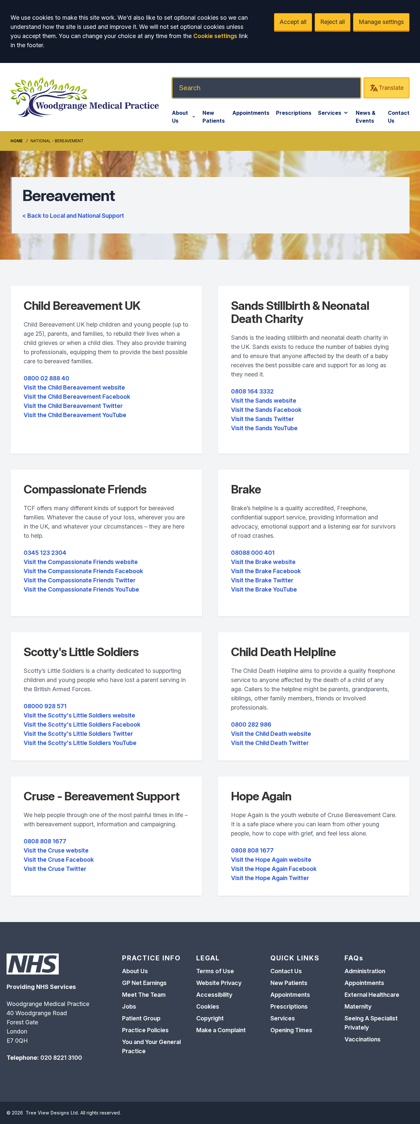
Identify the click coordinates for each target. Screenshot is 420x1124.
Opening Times (291, 1030)
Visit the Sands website (263, 400)
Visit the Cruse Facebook (59, 859)
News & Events (365, 117)
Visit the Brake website (263, 561)
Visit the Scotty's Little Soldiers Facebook (82, 724)
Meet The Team (144, 994)
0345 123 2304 (45, 552)
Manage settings (381, 21)
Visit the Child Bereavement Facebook (77, 396)
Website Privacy (219, 982)
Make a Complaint (221, 1030)
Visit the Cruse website (56, 850)
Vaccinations (363, 1039)
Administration (365, 971)
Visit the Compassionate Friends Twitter (80, 580)
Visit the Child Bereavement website (74, 387)
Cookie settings (215, 35)
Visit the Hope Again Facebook (274, 868)
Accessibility (214, 994)
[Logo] (84, 97)
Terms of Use (215, 971)
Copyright (210, 1018)
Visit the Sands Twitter (262, 418)
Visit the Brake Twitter (262, 580)
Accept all (293, 21)
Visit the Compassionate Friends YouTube (81, 589)
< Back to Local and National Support (73, 215)
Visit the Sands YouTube (264, 428)
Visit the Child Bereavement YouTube (75, 414)
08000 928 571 (45, 706)
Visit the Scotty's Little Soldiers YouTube (80, 742)
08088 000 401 (253, 552)
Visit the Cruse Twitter (55, 868)
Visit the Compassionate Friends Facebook (83, 571)
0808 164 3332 (252, 391)
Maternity (358, 1006)
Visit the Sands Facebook (266, 409)
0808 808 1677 (45, 841)
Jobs (129, 1006)
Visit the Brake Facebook (266, 571)
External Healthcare (372, 994)
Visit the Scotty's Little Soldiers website (79, 715)
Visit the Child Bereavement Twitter (73, 405)
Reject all (332, 21)
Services (329, 113)
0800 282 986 (251, 724)
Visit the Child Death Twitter (270, 742)
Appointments (250, 113)
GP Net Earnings (144, 982)
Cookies (207, 1006)
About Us (180, 117)
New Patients (213, 117)
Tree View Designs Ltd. (52, 1112)
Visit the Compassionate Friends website (81, 561)
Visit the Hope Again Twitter (270, 877)
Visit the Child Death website (271, 733)
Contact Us (399, 117)
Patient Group (141, 1018)
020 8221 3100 (61, 1057)
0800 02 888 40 (46, 378)
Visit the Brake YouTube (264, 589)
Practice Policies (145, 1030)
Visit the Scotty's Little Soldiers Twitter (78, 733)
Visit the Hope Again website (271, 859)
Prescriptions (293, 113)
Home (16, 140)
